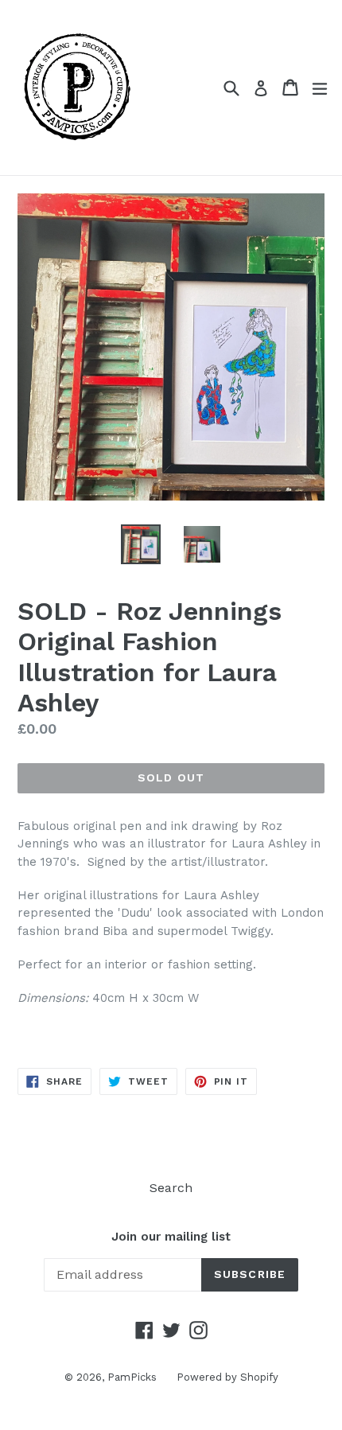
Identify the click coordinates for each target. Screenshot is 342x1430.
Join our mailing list (171, 1236)
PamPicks (132, 1377)
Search (171, 1187)
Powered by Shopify (227, 1377)
